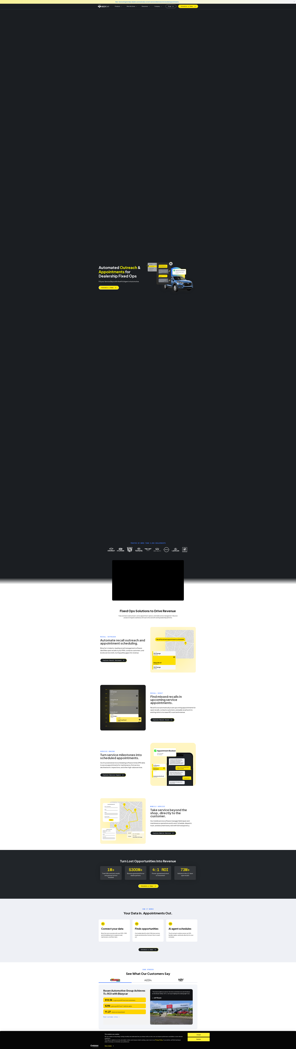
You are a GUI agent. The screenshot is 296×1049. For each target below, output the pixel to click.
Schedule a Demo (147, 886)
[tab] (115, 980)
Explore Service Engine (112, 775)
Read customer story (111, 1017)
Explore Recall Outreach (112, 660)
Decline (198, 1039)
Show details (108, 1046)
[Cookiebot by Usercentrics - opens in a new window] (94, 1046)
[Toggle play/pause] (148, 580)
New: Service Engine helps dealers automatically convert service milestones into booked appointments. (147, 2)
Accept (199, 1034)
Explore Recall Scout (161, 720)
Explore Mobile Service (162, 833)
